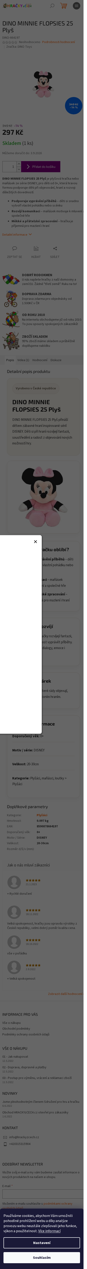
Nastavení (41, 1242)
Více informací (49, 1231)
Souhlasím (42, 1257)
